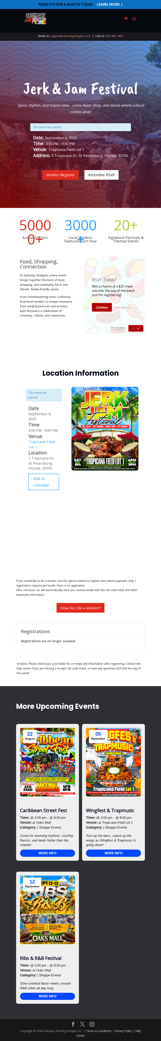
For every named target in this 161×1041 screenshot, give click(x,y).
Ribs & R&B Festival (40, 958)
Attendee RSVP (101, 174)
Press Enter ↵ (122, 307)
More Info (47, 853)
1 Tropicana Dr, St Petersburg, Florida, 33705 (41, 463)
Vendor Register (60, 174)
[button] (138, 328)
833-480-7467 (114, 36)
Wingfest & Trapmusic (110, 810)
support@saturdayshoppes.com (70, 36)
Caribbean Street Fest (43, 810)
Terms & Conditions (99, 1031)
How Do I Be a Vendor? (80, 607)
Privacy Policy (123, 1031)
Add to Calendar (41, 482)
